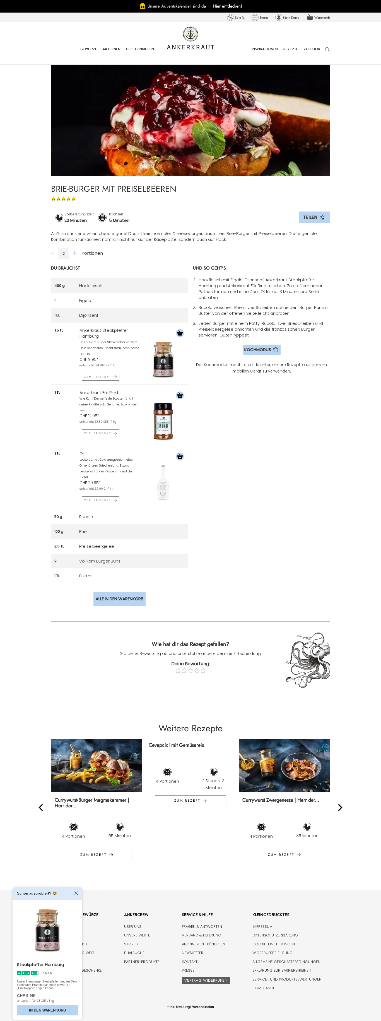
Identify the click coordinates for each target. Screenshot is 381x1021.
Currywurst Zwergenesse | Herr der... (280, 800)
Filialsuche (134, 952)
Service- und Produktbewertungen (287, 979)
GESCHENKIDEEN (140, 53)
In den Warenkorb (47, 1010)
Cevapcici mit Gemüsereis (176, 745)
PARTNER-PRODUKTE (142, 961)
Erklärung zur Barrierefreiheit (281, 970)
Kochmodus (257, 349)
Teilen (310, 217)
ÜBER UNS (132, 926)
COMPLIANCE (263, 988)
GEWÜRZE (88, 53)
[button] (179, 334)
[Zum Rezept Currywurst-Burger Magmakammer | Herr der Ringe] (96, 765)
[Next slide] (340, 807)
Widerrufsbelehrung (272, 952)
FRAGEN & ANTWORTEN (202, 926)
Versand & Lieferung (201, 935)
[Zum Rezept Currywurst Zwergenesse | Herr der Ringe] (284, 765)
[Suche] (327, 52)
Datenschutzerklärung (275, 935)
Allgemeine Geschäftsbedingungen (286, 961)
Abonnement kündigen (203, 944)
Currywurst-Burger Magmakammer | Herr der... (92, 802)
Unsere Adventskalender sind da (180, 6)
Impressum (262, 926)
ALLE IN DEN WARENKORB (119, 599)
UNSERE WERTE (137, 935)
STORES (131, 944)
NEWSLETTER (192, 952)
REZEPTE (290, 53)
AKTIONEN (111, 53)
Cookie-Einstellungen (273, 944)
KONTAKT (189, 961)
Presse (188, 970)
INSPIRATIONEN (265, 53)
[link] (236, 17)
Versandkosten (203, 1007)
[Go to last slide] (41, 807)
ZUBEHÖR (312, 53)
